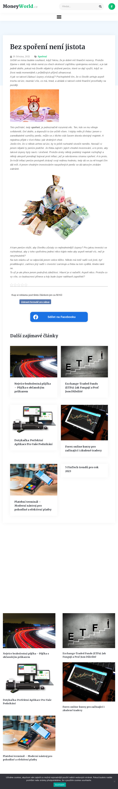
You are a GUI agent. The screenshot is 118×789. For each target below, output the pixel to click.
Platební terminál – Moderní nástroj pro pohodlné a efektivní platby (33, 505)
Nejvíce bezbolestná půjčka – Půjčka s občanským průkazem (32, 387)
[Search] (100, 6)
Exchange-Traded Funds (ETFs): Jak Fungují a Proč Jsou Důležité (82, 387)
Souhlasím (59, 785)
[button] (59, 16)
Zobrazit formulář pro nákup (35, 302)
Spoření (42, 56)
